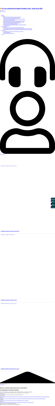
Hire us (3, 34)
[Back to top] (0, 405)
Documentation (9, 398)
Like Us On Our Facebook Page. (29, 402)
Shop (14, 402)
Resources (3, 30)
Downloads (11, 402)
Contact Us (12, 400)
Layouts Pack (25, 396)
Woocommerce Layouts (19, 396)
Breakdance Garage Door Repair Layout (9, 300)
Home (3, 15)
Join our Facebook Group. (19, 402)
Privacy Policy (16, 400)
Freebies (11, 396)
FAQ (12, 398)
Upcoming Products (3, 398)
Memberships (47, 396)
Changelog (18, 398)
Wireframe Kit (42, 396)
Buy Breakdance (30, 398)
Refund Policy (20, 400)
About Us (1, 400)
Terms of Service (25, 400)
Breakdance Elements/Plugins (5, 396)
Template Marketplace (23, 398)
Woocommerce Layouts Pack (32, 396)
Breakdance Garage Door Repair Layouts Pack (10, 231)
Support (14, 398)
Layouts (14, 396)
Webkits (38, 396)
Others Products (4, 26)
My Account (7, 402)
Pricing (4, 402)
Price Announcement (6, 400)
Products (3, 16)
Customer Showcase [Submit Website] (39, 398)
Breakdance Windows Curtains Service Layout (10, 368)
